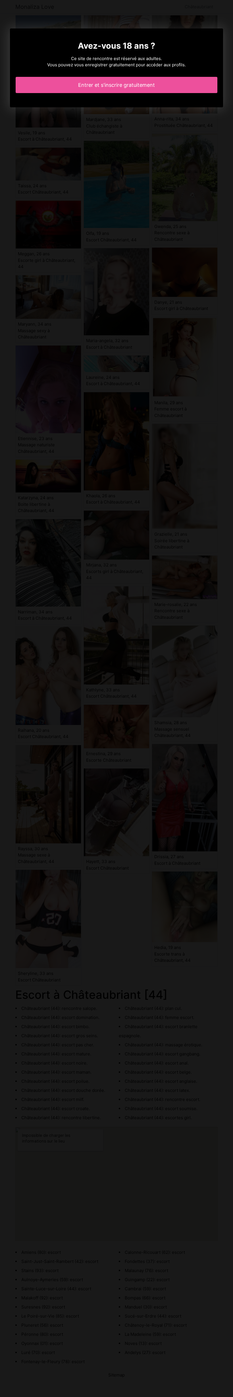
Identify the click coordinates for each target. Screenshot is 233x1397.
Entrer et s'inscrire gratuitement (116, 85)
